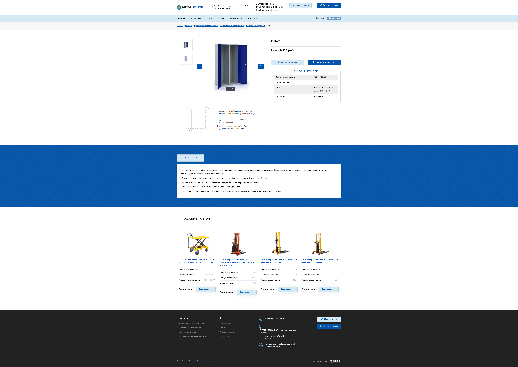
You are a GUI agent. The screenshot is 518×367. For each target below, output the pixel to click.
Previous (199, 66)
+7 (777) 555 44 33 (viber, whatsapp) (277, 330)
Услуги (208, 18)
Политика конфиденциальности (211, 361)
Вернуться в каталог (325, 62)
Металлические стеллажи (191, 323)
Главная (181, 18)
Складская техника (188, 332)
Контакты (253, 18)
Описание (189, 158)
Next (261, 66)
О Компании (195, 18)
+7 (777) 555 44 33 (266, 7)
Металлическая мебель (190, 327)
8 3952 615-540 (265, 3)
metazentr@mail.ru (267, 10)
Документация (236, 18)
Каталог (220, 18)
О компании (225, 323)
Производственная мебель (192, 336)
